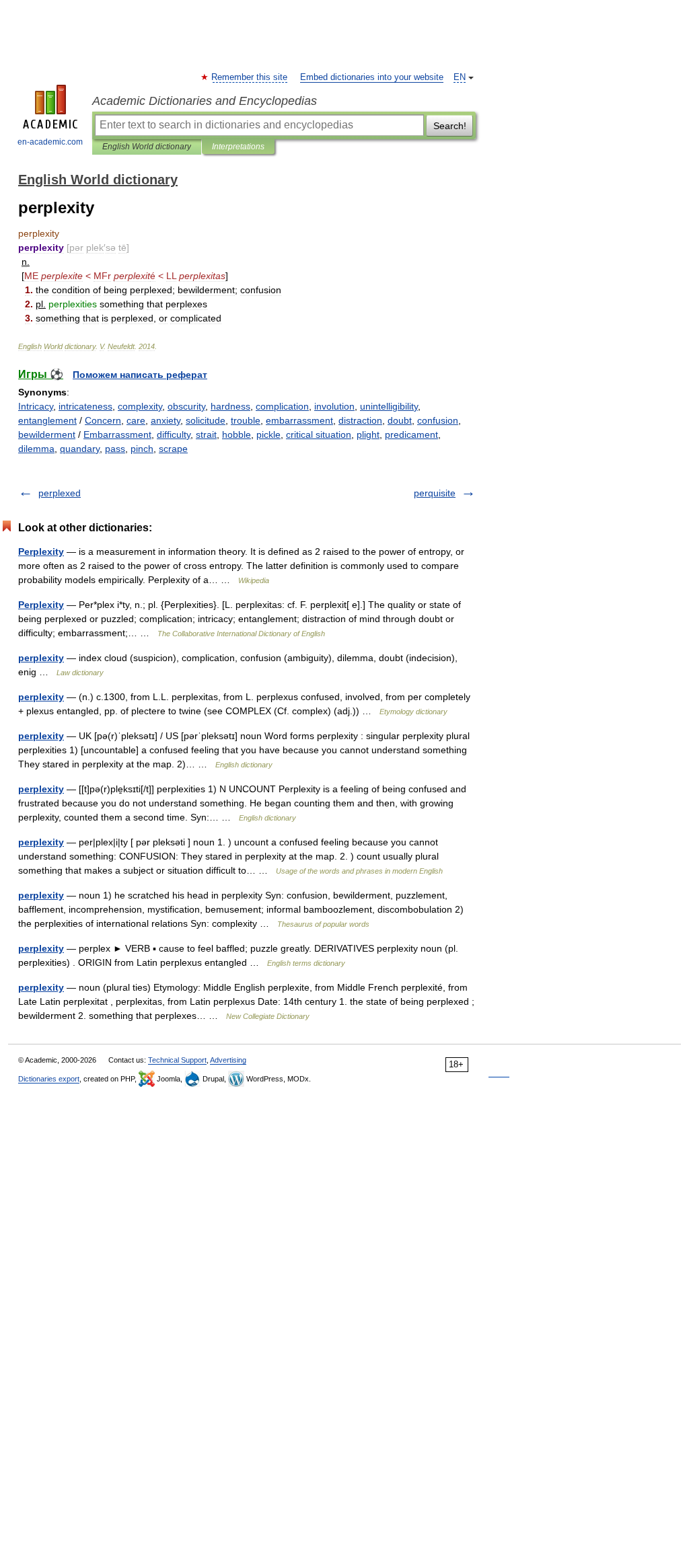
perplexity (41, 657)
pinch (142, 448)
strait (206, 434)
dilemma (36, 448)
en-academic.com (50, 142)
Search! (449, 125)
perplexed (59, 493)
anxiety (165, 420)
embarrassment (299, 420)
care (135, 420)
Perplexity (41, 551)
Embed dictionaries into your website (371, 77)
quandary (80, 448)
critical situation (318, 434)
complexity (140, 406)
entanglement (47, 420)
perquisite (435, 493)
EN (460, 77)
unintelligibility (389, 406)
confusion (437, 420)
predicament (411, 434)
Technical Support (177, 1060)
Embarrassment (117, 434)
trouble (245, 420)
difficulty (173, 434)
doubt (400, 420)
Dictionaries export (48, 1079)
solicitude (205, 420)
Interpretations (238, 146)
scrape (173, 448)
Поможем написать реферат (140, 374)
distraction (360, 420)
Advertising (228, 1060)
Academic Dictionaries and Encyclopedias (204, 101)
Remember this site (250, 77)
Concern (103, 420)
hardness (230, 406)
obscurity (186, 406)
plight (368, 434)
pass (115, 448)
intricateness (85, 406)
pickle (268, 434)
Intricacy (35, 406)
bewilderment (46, 434)
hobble (236, 434)
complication (282, 406)
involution (334, 406)
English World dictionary (146, 146)
